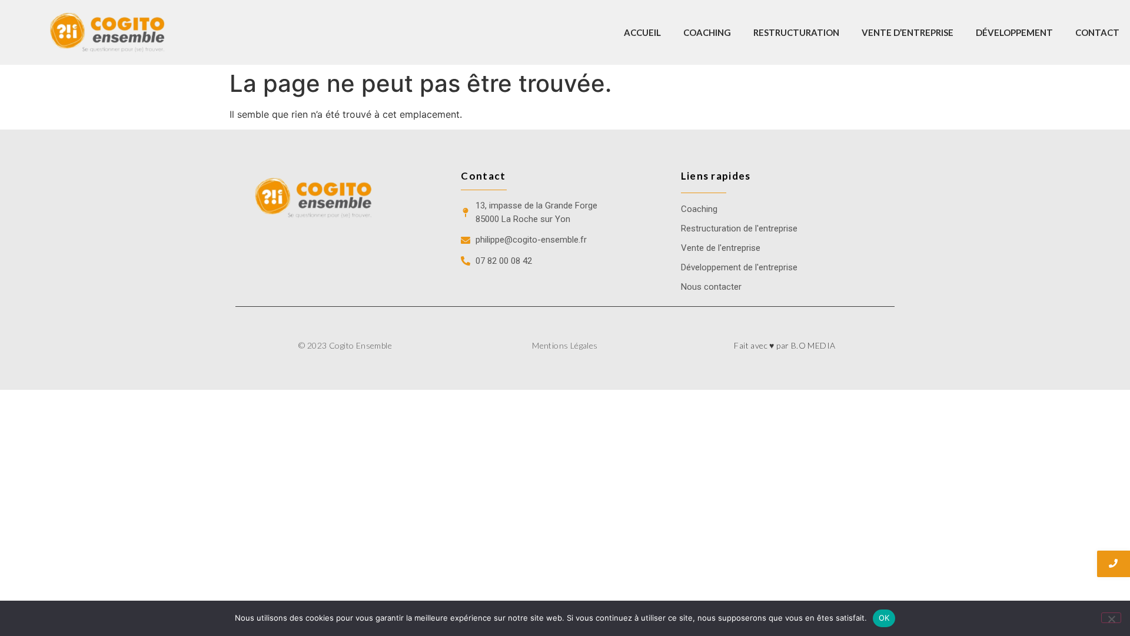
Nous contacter (711, 286)
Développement (1014, 32)
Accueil (642, 32)
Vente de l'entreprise (720, 248)
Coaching (707, 32)
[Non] (1111, 617)
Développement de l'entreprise (739, 267)
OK (884, 617)
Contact (1097, 32)
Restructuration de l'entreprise (739, 228)
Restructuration (796, 32)
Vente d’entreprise (907, 32)
